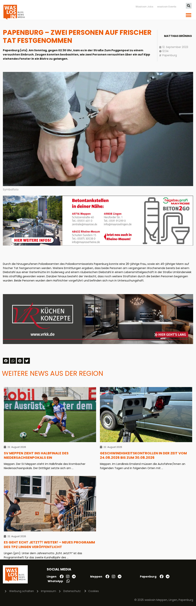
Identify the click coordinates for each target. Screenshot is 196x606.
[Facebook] (61, 576)
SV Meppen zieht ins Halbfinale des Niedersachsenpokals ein (36, 455)
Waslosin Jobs (144, 6)
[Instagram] (67, 576)
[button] (189, 6)
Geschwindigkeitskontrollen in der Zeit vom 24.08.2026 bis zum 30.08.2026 (143, 455)
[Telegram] (74, 576)
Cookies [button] (93, 591)
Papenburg (169, 55)
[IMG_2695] (98, 244)
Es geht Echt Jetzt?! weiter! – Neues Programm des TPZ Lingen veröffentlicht (49, 544)
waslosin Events (166, 6)
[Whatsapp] (68, 581)
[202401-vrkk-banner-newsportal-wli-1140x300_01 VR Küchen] (98, 343)
